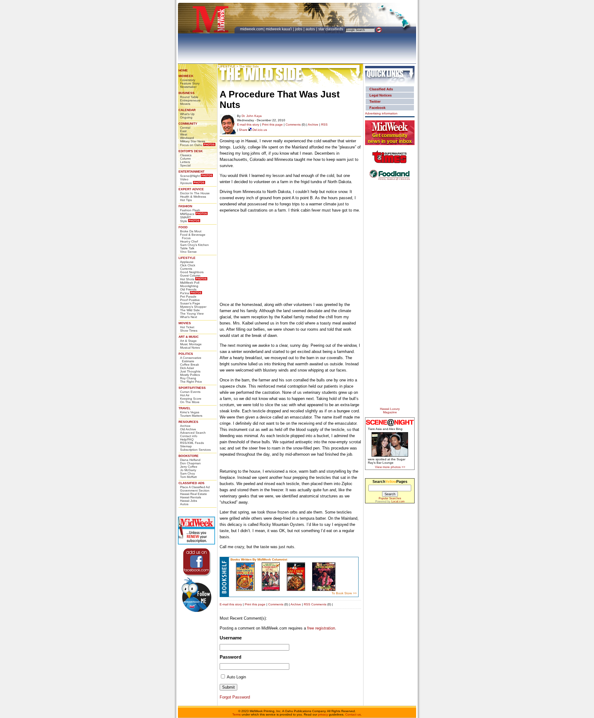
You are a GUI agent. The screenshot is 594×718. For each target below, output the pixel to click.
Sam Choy (187, 473)
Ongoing (186, 117)
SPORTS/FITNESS (192, 387)
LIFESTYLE (187, 258)
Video (184, 179)
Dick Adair (187, 368)
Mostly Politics (190, 374)
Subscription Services (195, 449)
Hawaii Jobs (188, 500)
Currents (186, 268)
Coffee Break (189, 364)
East (183, 131)
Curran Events (190, 391)
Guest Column (190, 275)
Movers (185, 103)
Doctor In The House (195, 193)
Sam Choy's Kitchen (194, 245)
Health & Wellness (193, 196)
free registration (321, 628)
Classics (186, 155)
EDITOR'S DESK (191, 151)
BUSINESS (187, 93)
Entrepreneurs (190, 100)
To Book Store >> (344, 593)
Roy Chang (188, 378)
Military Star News (192, 141)
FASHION (185, 206)
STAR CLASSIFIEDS (331, 29)
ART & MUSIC (189, 336)
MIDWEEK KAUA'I (279, 29)
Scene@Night (190, 176)
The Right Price (191, 381)
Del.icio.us (259, 129)
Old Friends (188, 289)
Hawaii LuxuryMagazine (390, 410)
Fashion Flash (190, 210)
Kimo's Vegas (189, 412)
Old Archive (188, 429)
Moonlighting (189, 286)
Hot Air (184, 395)
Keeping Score (190, 398)
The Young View (192, 313)
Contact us (353, 714)
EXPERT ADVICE (191, 189)
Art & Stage (188, 340)
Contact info (188, 436)
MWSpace (187, 214)
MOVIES (185, 323)
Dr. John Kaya (252, 116)
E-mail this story (248, 124)
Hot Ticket (187, 327)
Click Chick (187, 265)
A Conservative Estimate (190, 359)
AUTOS (311, 29)
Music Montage (191, 344)
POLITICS (186, 353)
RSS (324, 124)
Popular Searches (390, 498)
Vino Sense (188, 251)
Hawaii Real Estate (193, 494)
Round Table (189, 97)
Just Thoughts (190, 371)
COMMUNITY (188, 123)
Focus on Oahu (191, 145)
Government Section (194, 490)
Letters (185, 162)
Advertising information (381, 113)
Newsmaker (188, 86)
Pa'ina (184, 293)
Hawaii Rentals (190, 497)
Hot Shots (187, 279)
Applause (187, 262)
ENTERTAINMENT (191, 171)
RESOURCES (188, 421)
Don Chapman (190, 463)
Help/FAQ (187, 439)
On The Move (190, 402)
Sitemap (186, 446)
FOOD (183, 227)
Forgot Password (235, 697)
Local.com (398, 501)
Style (183, 221)
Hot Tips (186, 200)
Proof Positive (190, 300)
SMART (185, 217)
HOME (183, 70)
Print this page (272, 124)
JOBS (299, 29)
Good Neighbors (192, 272)
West (183, 134)
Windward (187, 138)
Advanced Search (193, 432)
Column (185, 158)
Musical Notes (190, 347)
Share (243, 129)
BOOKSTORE (189, 456)
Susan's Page (190, 303)
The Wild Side (190, 310)
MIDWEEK (186, 76)
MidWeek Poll (189, 282)
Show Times (188, 330)
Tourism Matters (191, 415)
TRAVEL (185, 408)
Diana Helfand (190, 460)
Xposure (186, 183)
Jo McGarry (188, 470)
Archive (185, 426)
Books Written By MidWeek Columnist (258, 559)
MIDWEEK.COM (251, 29)
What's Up (187, 114)
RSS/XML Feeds (192, 443)
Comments (293, 124)
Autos (184, 504)
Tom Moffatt (188, 477)
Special (185, 165)
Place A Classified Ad (195, 487)
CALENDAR (187, 110)
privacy (323, 714)
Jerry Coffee (188, 466)
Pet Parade (188, 296)
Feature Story (190, 83)
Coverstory (187, 80)
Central (185, 127)
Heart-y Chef (189, 241)
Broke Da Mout (190, 231)
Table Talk (187, 248)
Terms (236, 714)
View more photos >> (390, 467)
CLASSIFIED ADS (191, 483)
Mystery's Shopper (193, 306)
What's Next (188, 317)
